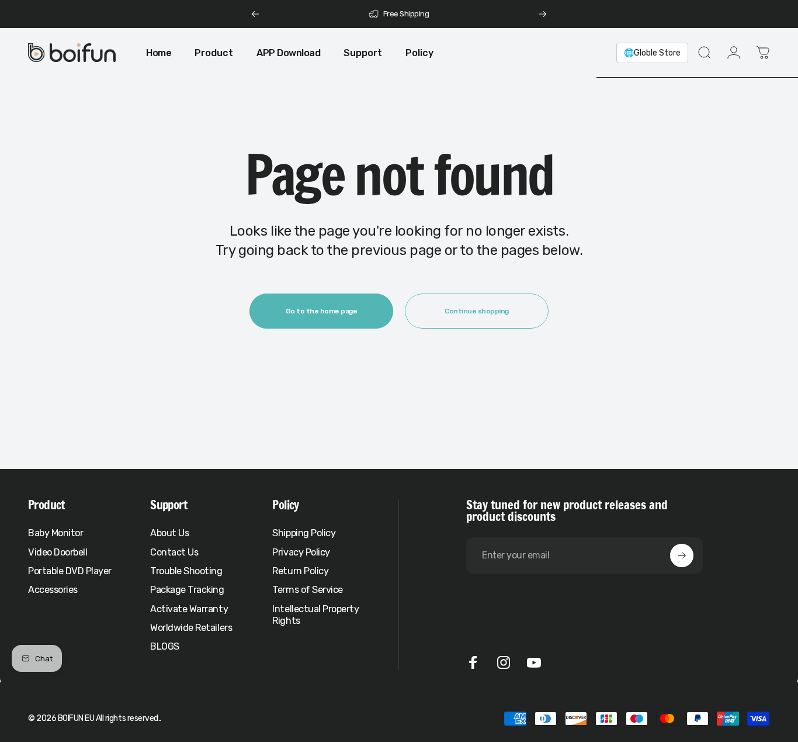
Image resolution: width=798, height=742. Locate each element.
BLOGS (164, 646)
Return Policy (300, 571)
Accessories (53, 589)
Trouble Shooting (186, 571)
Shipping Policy (303, 533)
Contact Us (174, 552)
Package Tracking (187, 589)
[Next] (543, 14)
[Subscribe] (681, 555)
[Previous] (255, 14)
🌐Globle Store (652, 53)
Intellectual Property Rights (315, 614)
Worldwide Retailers (191, 627)
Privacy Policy (300, 552)
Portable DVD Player (70, 571)
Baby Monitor (55, 533)
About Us (169, 533)
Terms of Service (307, 589)
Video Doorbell (57, 552)
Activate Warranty (189, 609)
